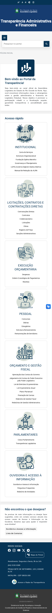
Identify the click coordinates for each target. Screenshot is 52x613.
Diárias (26, 323)
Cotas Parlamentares (26, 440)
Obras (26, 226)
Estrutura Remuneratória (26, 330)
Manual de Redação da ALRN (26, 171)
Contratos (26, 215)
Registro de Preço (26, 230)
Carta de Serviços (26, 152)
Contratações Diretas (26, 212)
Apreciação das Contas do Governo (26, 375)
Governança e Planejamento (26, 163)
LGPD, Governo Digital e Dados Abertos (26, 167)
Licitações (26, 223)
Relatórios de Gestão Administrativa (26, 403)
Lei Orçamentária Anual (26, 388)
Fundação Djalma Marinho (26, 160)
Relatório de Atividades (26, 492)
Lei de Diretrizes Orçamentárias (26, 384)
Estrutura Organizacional (26, 156)
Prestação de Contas (26, 395)
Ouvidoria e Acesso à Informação (26, 484)
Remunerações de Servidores (26, 334)
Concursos (26, 319)
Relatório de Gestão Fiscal (26, 399)
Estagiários (26, 326)
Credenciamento (26, 219)
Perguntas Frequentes (26, 488)
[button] (26, 136)
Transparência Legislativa (26, 443)
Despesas (26, 274)
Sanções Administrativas (26, 234)
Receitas (26, 282)
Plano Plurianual (26, 392)
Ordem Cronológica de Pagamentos (26, 278)
